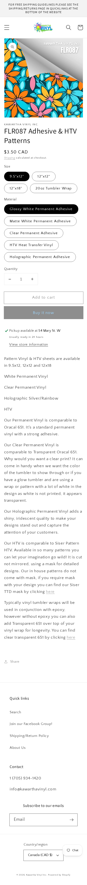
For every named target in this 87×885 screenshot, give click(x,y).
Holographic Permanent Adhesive (40, 257)
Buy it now (43, 313)
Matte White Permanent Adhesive (40, 221)
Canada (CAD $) (40, 855)
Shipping (9, 157)
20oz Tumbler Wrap (54, 188)
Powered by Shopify (59, 875)
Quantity (11, 269)
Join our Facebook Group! (31, 724)
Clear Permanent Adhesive (34, 233)
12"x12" (43, 176)
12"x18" (16, 188)
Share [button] (15, 662)
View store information (28, 344)
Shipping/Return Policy (29, 736)
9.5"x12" (17, 176)
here (50, 592)
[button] (6, 27)
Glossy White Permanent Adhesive (41, 209)
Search (15, 712)
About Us (18, 748)
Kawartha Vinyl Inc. (36, 875)
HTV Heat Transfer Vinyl (31, 245)
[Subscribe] (71, 819)
